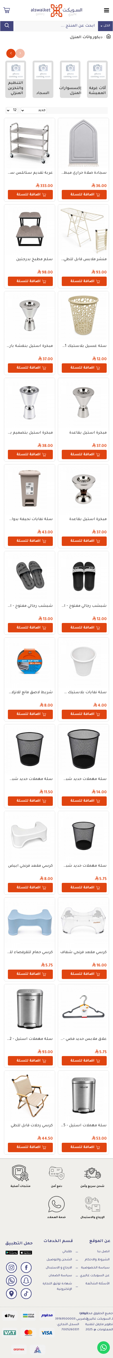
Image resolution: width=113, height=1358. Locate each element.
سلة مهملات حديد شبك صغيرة (83, 866)
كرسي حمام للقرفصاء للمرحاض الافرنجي (29, 953)
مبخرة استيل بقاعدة (88, 433)
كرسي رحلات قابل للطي (32, 1126)
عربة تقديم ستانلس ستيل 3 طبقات (29, 173)
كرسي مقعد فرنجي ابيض (30, 866)
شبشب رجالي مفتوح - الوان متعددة (83, 606)
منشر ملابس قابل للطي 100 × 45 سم (83, 260)
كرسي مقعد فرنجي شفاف (83, 953)
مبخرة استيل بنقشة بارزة (29, 346)
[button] (20, 53)
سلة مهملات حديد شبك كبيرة (83, 779)
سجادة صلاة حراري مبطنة (83, 173)
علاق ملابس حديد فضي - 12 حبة (83, 1039)
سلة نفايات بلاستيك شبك (83, 693)
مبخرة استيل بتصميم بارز (29, 433)
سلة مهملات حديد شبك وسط (29, 779)
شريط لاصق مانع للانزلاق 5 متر (29, 693)
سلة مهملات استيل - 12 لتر (29, 1039)
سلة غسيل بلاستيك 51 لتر (83, 346)
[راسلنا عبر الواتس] (103, 1347)
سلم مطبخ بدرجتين (34, 260)
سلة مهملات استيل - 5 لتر (83, 1126)
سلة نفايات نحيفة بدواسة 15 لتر (29, 519)
